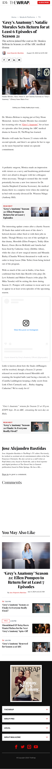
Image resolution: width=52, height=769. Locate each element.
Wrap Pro (9, 719)
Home (13, 17)
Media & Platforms (27, 17)
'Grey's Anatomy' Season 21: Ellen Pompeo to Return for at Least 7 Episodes (16, 213)
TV (39, 17)
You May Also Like (18, 532)
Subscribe (43, 2)
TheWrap (9, 709)
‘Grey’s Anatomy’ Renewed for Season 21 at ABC (15, 645)
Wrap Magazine (12, 737)
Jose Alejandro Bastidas (15, 53)
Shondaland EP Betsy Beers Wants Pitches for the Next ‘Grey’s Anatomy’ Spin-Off (15, 628)
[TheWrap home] (20, 2)
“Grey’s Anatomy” (30, 124)
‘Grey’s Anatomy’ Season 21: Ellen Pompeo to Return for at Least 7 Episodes (26, 580)
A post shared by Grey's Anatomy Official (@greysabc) (26, 357)
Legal (7, 728)
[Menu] (5, 2)
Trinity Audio (25, 107)
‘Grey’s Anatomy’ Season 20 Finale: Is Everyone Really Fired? (16, 428)
